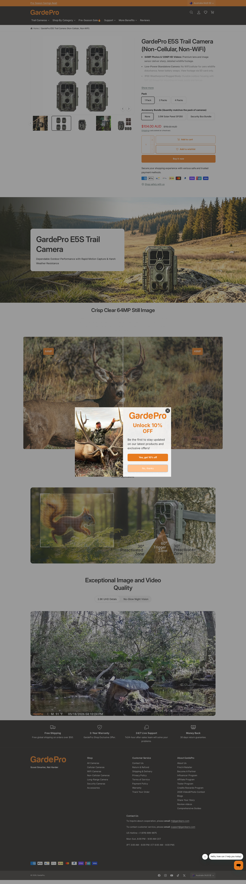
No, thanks (148, 468)
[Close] (167, 410)
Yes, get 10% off (148, 457)
